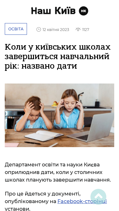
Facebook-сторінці (82, 201)
